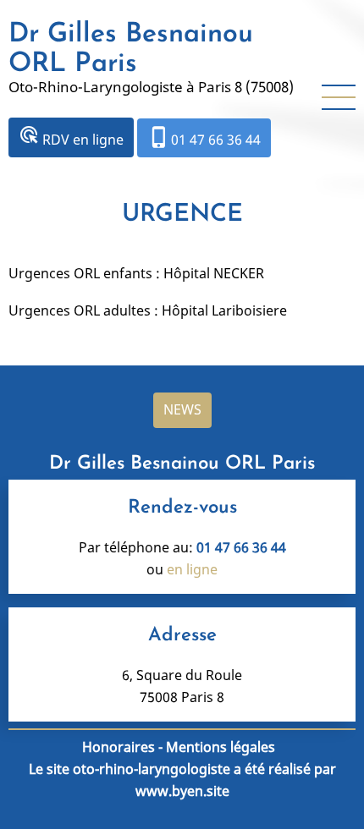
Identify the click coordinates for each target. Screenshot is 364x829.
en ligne (192, 569)
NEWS (182, 409)
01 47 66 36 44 (204, 137)
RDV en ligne (71, 136)
